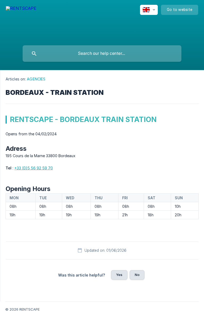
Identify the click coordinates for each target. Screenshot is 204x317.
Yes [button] (119, 275)
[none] (21, 21)
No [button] (137, 275)
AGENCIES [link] (36, 79)
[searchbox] (102, 53)
